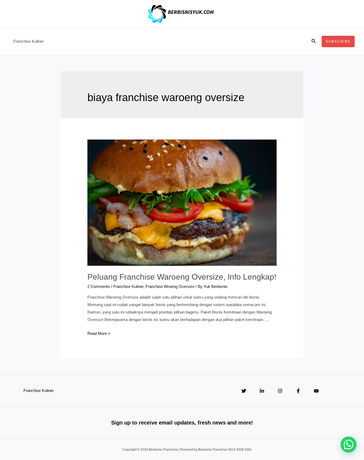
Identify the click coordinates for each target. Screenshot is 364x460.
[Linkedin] (262, 390)
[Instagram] (280, 390)
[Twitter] (243, 390)
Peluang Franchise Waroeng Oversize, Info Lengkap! (181, 276)
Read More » (98, 333)
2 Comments (98, 286)
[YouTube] (316, 390)
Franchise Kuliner (28, 41)
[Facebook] (298, 390)
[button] (349, 445)
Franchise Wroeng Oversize (170, 286)
